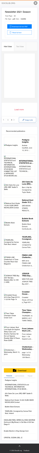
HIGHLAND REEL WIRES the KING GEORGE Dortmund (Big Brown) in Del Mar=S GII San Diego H (19, 422)
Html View (8, 46)
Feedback (26, 450)
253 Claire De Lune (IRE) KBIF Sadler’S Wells (27, 183)
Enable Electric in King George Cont (16, 431)
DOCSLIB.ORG (8, 3)
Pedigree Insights (25, 141)
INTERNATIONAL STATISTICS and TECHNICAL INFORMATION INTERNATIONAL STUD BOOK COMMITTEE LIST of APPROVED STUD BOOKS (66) (26, 162)
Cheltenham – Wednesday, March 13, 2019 (27, 348)
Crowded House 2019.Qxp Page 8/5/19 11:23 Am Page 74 (26, 293)
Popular (30, 376)
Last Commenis (19, 376)
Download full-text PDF (20, 26)
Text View (20, 46)
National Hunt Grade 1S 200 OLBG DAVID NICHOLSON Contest (27, 201)
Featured (9, 376)
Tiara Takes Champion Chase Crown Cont (27, 311)
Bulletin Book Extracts (27, 219)
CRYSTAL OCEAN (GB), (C (13, 437)
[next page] (14, 120)
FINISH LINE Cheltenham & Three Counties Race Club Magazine (27, 256)
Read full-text (16, 32)
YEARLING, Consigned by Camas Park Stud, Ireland (27, 238)
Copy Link (28, 120)
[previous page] (3, 120)
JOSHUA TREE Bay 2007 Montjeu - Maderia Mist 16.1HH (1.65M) (27, 274)
